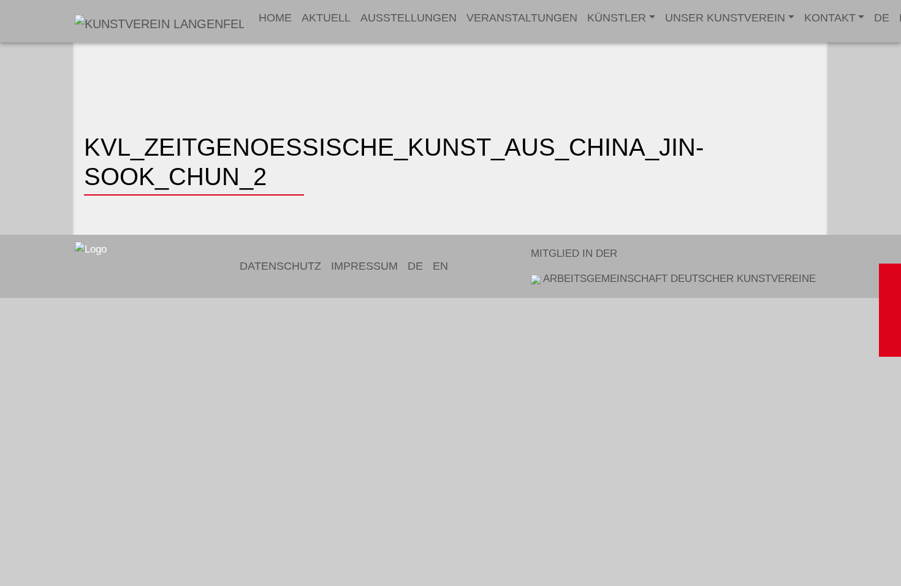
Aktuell (326, 18)
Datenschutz (280, 266)
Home (275, 18)
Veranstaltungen (521, 18)
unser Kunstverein (725, 18)
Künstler (616, 18)
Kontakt (830, 18)
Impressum (364, 266)
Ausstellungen (408, 18)
